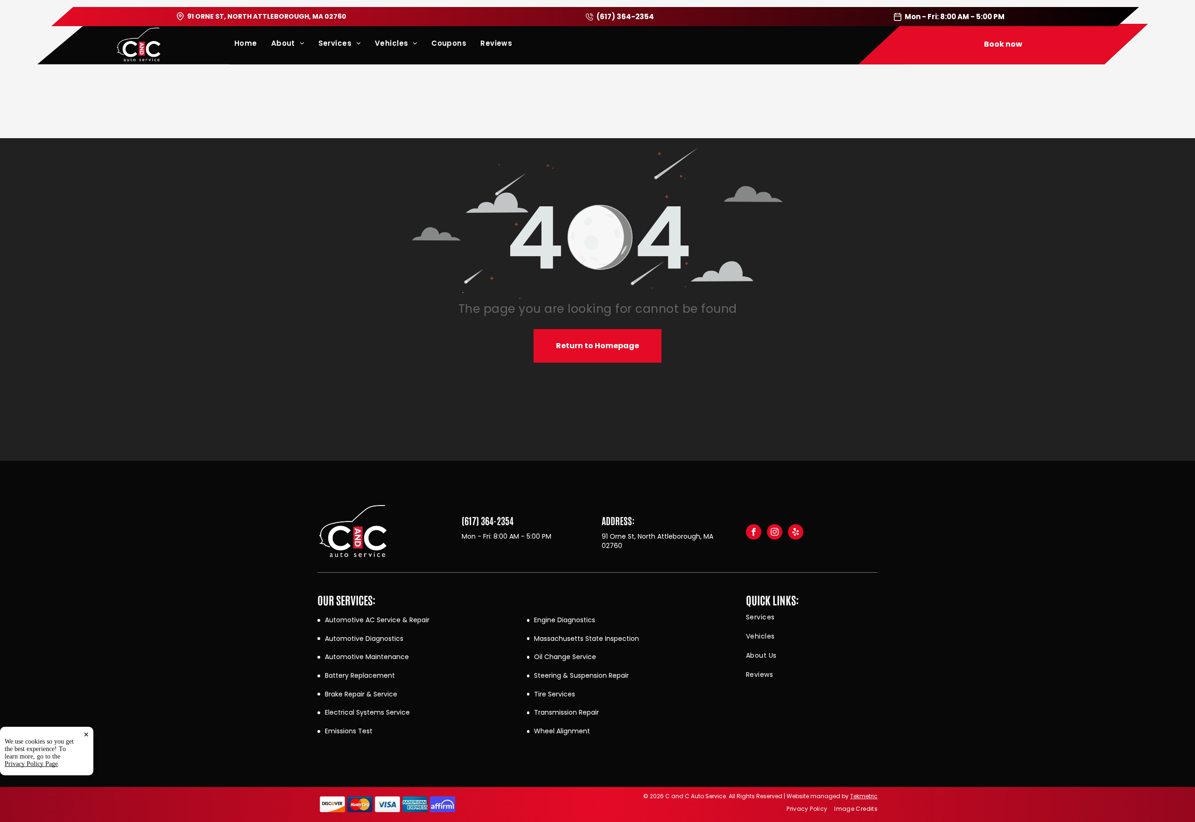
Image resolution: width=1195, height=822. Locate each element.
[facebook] (753, 533)
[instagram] (774, 533)
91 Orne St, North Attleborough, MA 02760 (266, 16)
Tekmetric (864, 796)
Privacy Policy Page (31, 763)
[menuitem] (252, 43)
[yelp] (795, 533)
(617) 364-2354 (625, 16)
